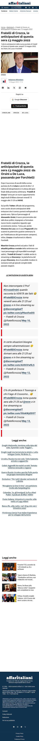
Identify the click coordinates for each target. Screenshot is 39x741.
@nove (7, 305)
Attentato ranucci (25, 11)
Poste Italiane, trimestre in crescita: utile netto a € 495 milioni (19, 500)
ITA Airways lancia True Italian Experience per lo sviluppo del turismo (19, 514)
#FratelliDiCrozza (13, 297)
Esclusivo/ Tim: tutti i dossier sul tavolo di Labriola (19, 480)
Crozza (16, 112)
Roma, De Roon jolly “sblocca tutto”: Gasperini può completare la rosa (26, 588)
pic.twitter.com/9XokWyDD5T (20, 413)
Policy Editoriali (7, 714)
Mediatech (10, 27)
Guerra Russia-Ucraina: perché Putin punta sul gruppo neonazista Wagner (19, 473)
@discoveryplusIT (13, 309)
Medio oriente (13, 11)
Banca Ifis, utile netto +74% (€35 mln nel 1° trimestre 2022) (19, 507)
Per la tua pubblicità (8, 720)
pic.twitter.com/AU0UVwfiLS (19, 365)
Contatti (5, 711)
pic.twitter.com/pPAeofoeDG (19, 312)
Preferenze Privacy (19, 739)
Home (3, 27)
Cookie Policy (19, 736)
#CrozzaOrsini (11, 289)
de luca (25, 112)
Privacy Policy (19, 733)
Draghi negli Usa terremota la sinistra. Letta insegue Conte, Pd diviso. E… (19, 453)
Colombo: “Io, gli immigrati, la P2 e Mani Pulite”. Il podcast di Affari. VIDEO (19, 493)
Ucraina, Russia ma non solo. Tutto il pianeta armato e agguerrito (19, 460)
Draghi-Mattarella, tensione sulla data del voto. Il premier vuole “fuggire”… (19, 446)
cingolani (6, 112)
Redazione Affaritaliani (15, 80)
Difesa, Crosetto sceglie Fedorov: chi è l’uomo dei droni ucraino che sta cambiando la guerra (26, 598)
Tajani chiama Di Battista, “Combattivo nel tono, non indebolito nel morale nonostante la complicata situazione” (27, 577)
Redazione (5, 717)
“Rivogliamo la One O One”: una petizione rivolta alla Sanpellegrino (19, 487)
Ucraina (35, 11)
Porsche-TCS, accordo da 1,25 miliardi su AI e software (26, 567)
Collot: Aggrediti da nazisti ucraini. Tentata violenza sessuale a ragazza (19, 467)
